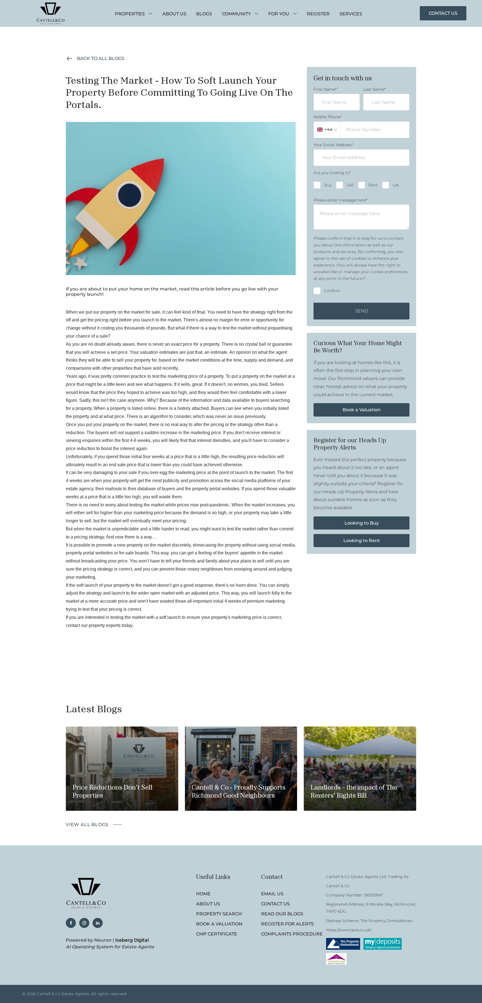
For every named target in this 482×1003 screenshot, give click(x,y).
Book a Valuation (362, 409)
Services (350, 13)
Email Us (272, 893)
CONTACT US (443, 13)
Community (236, 13)
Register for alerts (287, 924)
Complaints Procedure (292, 934)
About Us (174, 13)
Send (361, 311)
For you (278, 13)
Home (203, 893)
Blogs (204, 13)
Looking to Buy (361, 523)
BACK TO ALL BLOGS (100, 58)
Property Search (219, 914)
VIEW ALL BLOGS (87, 824)
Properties (130, 13)
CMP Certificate (216, 934)
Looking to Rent (361, 540)
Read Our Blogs (282, 914)
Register (318, 13)
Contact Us (275, 903)
